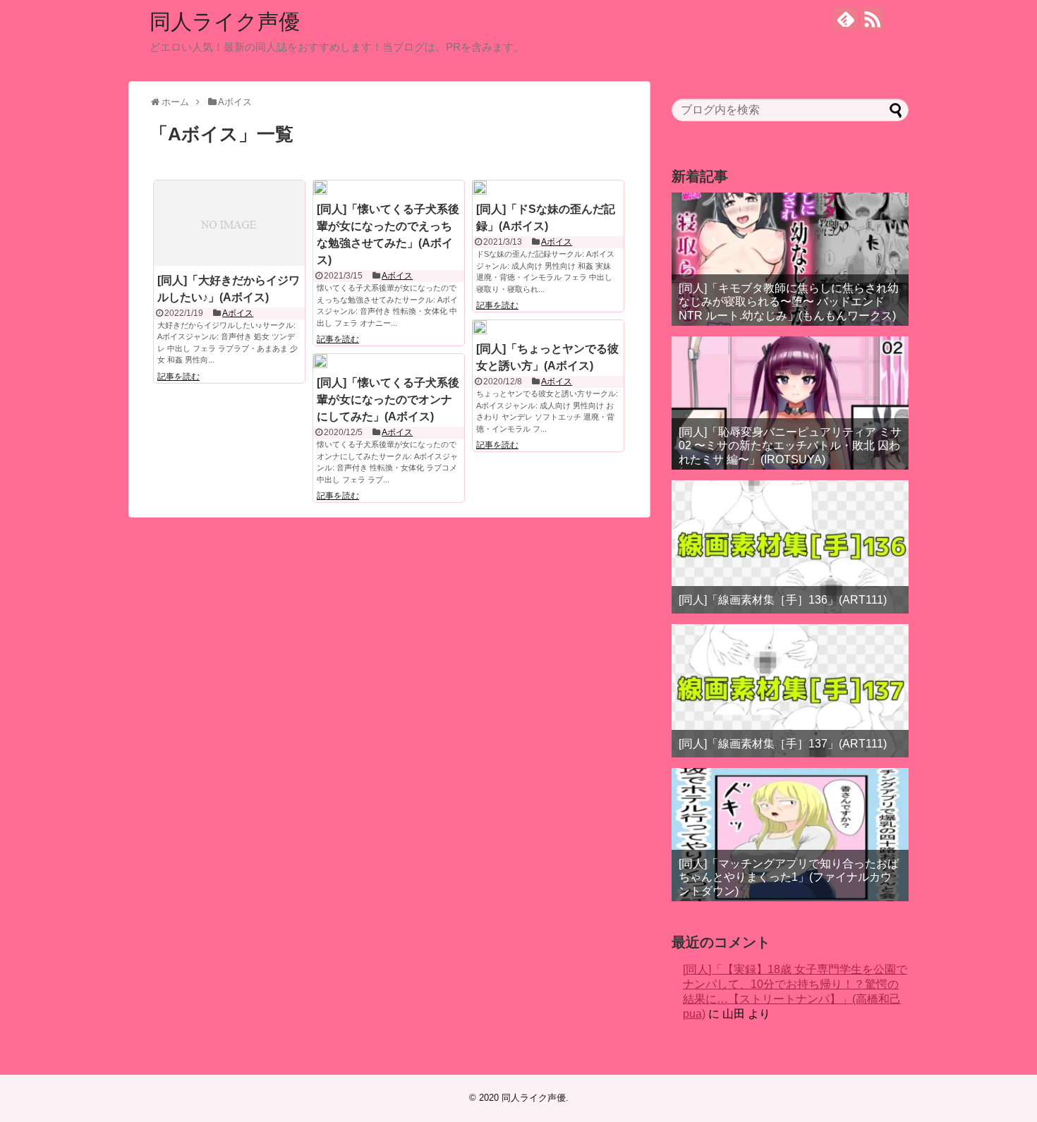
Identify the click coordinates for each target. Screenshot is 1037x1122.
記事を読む (178, 377)
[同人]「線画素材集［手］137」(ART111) (783, 744)
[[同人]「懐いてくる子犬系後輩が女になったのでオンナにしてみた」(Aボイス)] (320, 361)
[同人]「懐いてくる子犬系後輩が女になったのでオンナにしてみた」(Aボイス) (388, 399)
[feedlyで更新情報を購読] (845, 18)
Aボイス (237, 313)
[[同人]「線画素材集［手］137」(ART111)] (790, 690)
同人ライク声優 (225, 21)
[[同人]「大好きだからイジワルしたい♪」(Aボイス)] (229, 223)
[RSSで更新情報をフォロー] (872, 18)
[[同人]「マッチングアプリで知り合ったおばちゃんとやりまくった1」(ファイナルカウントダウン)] (790, 834)
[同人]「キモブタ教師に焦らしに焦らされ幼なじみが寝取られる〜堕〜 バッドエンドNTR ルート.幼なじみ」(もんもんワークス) (789, 301)
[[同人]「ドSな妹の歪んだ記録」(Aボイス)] (480, 188)
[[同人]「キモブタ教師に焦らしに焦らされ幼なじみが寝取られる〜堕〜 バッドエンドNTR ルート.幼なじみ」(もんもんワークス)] (790, 259)
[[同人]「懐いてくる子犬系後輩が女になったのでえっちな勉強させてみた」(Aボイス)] (320, 188)
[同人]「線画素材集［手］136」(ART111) (783, 600)
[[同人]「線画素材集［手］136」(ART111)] (790, 547)
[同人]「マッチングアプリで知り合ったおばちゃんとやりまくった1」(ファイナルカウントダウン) (789, 877)
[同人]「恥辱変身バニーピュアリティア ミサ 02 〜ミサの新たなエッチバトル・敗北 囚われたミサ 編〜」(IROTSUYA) (790, 445)
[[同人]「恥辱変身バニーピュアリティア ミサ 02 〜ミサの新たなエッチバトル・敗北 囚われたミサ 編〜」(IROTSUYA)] (790, 403)
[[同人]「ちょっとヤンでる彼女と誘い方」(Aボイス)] (480, 327)
